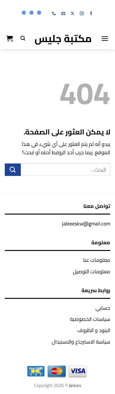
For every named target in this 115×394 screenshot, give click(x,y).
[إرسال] (13, 169)
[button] (104, 38)
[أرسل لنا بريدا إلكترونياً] (63, 13)
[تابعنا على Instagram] (81, 13)
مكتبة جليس (63, 38)
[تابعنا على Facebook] (91, 13)
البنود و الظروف (93, 330)
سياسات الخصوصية (90, 319)
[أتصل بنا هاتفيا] (53, 13)
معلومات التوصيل (91, 271)
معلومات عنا (96, 260)
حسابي (103, 308)
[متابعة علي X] (72, 13)
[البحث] (23, 38)
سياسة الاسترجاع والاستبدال (81, 341)
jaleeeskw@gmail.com (86, 223)
